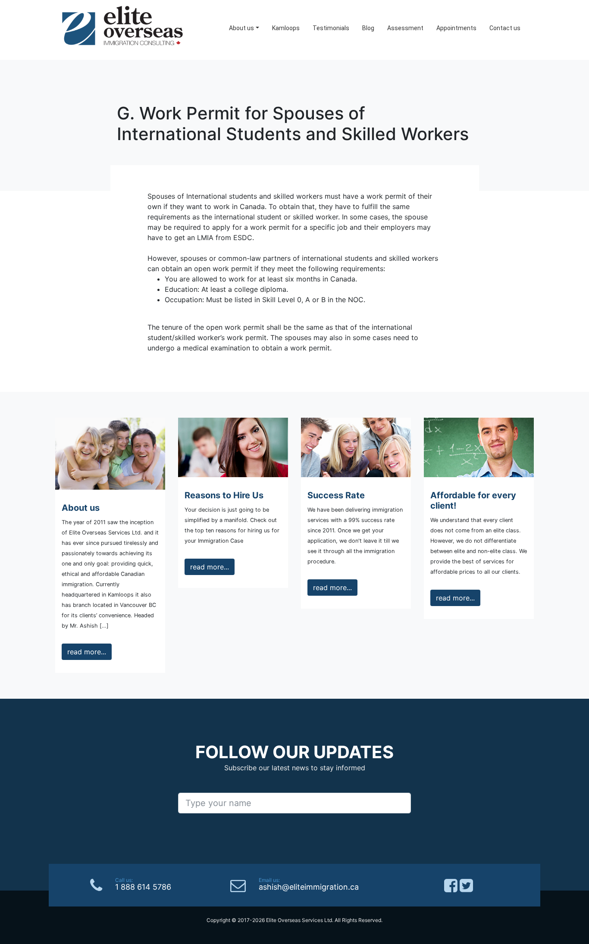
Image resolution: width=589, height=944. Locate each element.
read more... (86, 651)
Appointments (456, 28)
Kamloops (286, 28)
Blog (368, 28)
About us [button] (241, 28)
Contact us (504, 28)
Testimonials (331, 28)
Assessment (405, 28)
